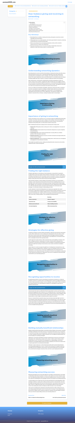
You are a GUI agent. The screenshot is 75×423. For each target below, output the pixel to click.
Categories (10, 413)
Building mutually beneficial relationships (36, 30)
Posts (9, 415)
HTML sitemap (41, 413)
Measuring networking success (34, 31)
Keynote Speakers (12, 13)
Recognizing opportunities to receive (35, 29)
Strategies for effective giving (34, 28)
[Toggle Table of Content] (64, 22)
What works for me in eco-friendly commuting (44, 5)
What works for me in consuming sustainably (27, 5)
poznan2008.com (9, 2)
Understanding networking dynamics (35, 24)
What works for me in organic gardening (61, 5)
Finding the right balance (33, 27)
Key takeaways (32, 23)
